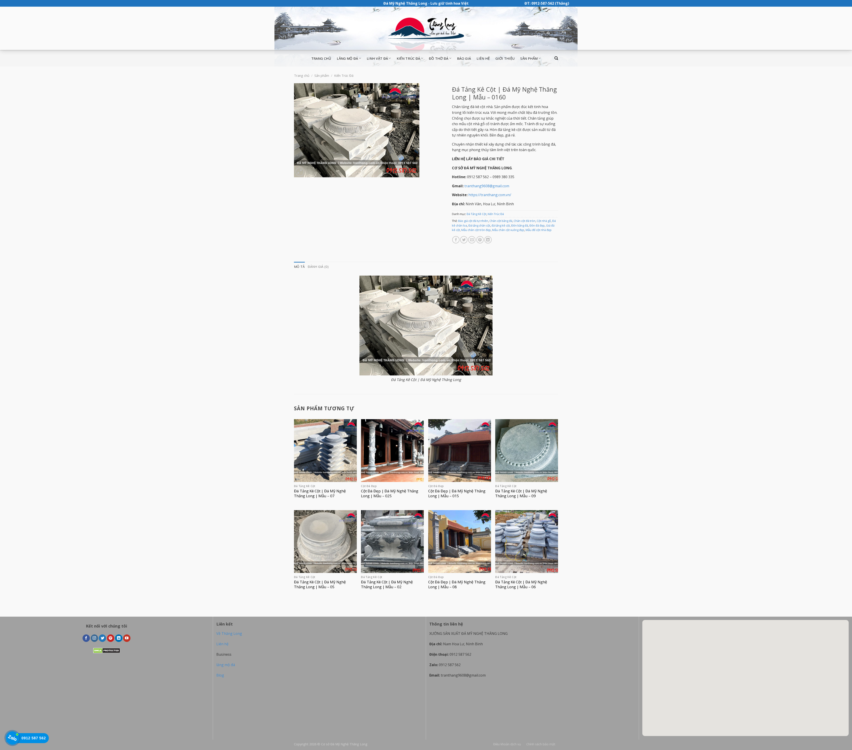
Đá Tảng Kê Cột (476, 214)
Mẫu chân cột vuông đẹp (508, 230)
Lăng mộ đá (347, 58)
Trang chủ (321, 58)
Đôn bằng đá (519, 225)
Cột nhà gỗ (544, 221)
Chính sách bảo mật (540, 744)
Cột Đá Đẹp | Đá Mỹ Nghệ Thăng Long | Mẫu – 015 (456, 493)
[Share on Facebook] (456, 239)
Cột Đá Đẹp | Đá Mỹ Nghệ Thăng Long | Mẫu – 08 (456, 584)
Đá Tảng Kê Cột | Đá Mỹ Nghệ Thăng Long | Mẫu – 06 (521, 584)
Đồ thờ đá (438, 58)
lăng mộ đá (225, 664)
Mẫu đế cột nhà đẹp (539, 230)
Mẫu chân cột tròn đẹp (476, 230)
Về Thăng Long (229, 633)
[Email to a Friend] (471, 239)
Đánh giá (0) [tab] (318, 266)
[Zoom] (300, 172)
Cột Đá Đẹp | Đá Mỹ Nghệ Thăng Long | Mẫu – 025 (389, 493)
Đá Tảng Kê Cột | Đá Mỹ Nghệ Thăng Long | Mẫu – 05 (320, 584)
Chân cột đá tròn (524, 221)
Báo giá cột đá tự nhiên (473, 221)
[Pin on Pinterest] (480, 239)
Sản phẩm (529, 58)
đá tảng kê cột (500, 225)
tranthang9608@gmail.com (486, 186)
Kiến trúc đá (408, 58)
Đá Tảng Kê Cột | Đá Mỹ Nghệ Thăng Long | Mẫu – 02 (387, 584)
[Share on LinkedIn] (488, 239)
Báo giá (464, 58)
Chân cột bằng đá (500, 221)
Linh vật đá (377, 58)
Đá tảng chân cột (479, 225)
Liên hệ (483, 58)
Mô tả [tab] (299, 266)
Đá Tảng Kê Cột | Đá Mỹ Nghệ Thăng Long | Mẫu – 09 (521, 493)
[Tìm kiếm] (556, 58)
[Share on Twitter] (463, 239)
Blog (220, 675)
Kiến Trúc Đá (343, 75)
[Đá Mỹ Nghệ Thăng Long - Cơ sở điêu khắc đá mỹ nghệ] (426, 28)
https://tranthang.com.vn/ (489, 194)
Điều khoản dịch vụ (507, 744)
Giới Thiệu (505, 58)
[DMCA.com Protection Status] (106, 650)
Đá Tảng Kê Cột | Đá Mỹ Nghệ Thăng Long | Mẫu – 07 (320, 493)
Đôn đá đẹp (537, 225)
